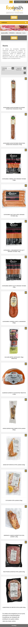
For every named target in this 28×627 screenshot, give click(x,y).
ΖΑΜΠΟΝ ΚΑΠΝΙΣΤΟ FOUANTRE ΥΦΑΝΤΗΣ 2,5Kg (14, 393)
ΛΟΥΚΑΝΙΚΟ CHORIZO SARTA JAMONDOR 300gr (14, 322)
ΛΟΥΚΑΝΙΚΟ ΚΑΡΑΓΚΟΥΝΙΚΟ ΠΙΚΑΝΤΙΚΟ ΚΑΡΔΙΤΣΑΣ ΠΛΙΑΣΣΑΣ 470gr (14, 144)
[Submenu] (14, 38)
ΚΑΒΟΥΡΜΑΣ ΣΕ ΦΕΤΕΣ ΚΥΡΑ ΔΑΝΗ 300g (14, 607)
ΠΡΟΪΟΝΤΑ (12, 33)
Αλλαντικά (18, 33)
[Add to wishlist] (26, 78)
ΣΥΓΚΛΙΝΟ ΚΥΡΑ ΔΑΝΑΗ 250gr (14, 500)
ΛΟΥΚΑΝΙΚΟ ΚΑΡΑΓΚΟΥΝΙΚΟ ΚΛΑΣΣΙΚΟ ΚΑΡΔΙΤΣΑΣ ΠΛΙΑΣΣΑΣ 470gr (14, 108)
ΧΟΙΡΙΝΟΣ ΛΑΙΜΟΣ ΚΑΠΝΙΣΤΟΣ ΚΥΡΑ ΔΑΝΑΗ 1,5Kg (14, 536)
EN (11, 1)
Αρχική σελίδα (4, 33)
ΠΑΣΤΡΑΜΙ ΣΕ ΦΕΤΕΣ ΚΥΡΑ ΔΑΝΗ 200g (14, 571)
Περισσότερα (14, 91)
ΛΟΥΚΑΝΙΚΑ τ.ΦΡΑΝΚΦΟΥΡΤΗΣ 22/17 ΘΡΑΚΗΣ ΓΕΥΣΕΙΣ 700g (14, 251)
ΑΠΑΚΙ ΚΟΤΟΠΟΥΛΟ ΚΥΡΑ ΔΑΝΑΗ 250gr (14, 464)
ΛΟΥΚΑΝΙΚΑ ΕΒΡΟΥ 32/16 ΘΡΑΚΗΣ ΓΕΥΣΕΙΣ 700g (14, 286)
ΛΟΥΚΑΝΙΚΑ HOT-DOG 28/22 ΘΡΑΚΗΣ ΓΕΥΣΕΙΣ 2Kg (14, 215)
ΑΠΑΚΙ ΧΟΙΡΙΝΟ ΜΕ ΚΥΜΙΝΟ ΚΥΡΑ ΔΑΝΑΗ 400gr (14, 429)
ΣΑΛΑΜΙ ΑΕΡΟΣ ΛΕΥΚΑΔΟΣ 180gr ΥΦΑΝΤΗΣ (14, 357)
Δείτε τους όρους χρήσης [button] (9, 621)
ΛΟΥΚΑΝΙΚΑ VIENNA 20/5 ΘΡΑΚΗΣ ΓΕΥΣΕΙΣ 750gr (14, 179)
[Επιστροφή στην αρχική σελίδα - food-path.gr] (14, 9)
